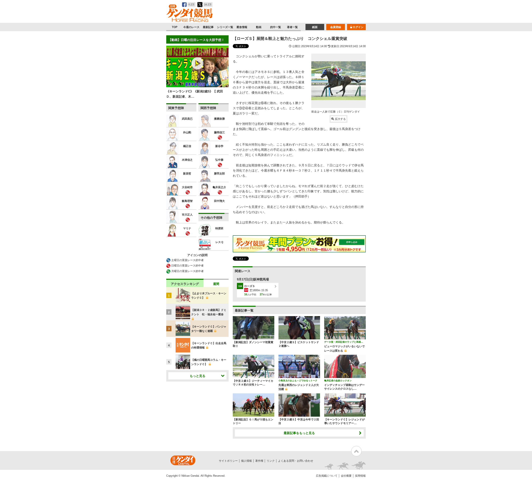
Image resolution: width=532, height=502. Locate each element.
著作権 (259, 460)
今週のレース (191, 27)
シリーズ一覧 (225, 27)
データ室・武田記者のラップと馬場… (343, 342)
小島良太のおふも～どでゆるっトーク (297, 380)
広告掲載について (326, 475)
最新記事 (208, 27)
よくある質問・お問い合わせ (295, 460)
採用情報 (360, 475)
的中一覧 (275, 27)
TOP (174, 27)
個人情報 (246, 460)
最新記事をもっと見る (299, 433)
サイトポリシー (228, 460)
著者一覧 (292, 27)
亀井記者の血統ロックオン (338, 380)
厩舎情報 (241, 27)
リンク (271, 460)
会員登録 (335, 27)
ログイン (358, 27)
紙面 (315, 27)
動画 (258, 27)
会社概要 (346, 475)
